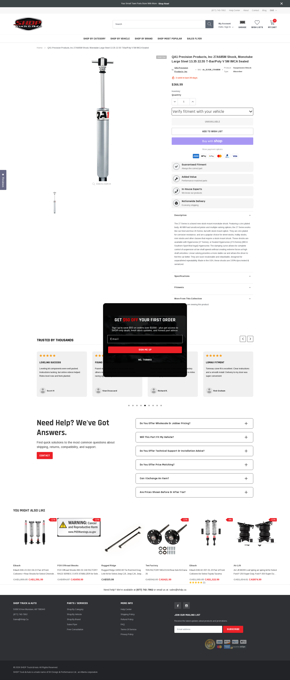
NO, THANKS (145, 360)
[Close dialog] (182, 307)
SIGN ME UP (145, 349)
